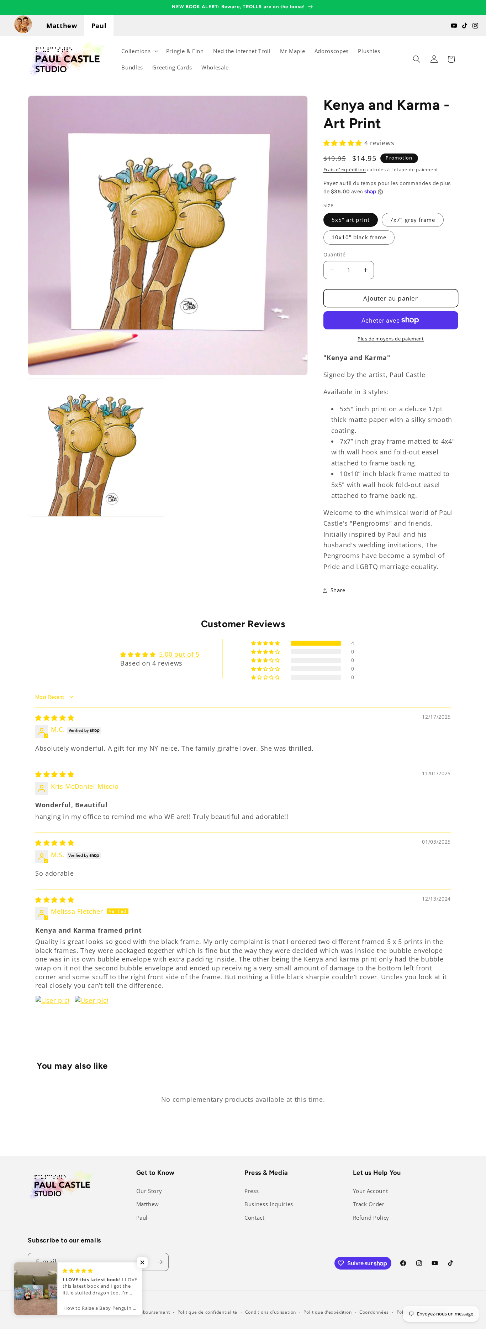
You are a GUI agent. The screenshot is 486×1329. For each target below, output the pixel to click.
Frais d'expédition (344, 169)
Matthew (61, 25)
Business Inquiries (268, 1204)
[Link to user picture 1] (52, 1013)
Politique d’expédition (327, 1312)
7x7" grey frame (412, 219)
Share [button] (338, 590)
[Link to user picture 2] (91, 1013)
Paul (99, 25)
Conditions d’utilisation (270, 1312)
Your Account (370, 1191)
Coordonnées (374, 1312)
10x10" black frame (359, 237)
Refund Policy (371, 1217)
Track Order (369, 1204)
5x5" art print (351, 219)
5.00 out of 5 (179, 654)
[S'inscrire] (159, 1262)
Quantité (334, 254)
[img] (54, 717)
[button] (139, 51)
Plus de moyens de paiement (391, 338)
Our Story (149, 1191)
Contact (254, 1217)
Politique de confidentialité (208, 1312)
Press (251, 1191)
